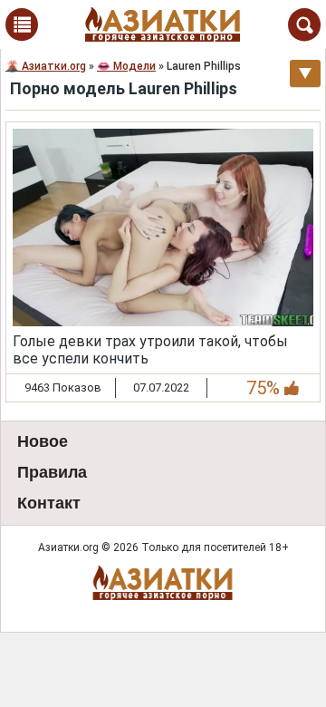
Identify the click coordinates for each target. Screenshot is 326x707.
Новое (42, 441)
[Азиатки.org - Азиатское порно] (163, 24)
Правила (52, 472)
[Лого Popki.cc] (163, 583)
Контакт (49, 503)
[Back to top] (275, 656)
